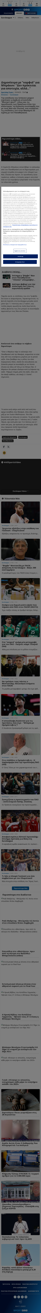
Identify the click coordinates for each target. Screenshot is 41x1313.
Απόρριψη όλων (20, 262)
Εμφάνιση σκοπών (19, 250)
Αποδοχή (20, 256)
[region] (20, 226)
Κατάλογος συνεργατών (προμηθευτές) (15, 244)
